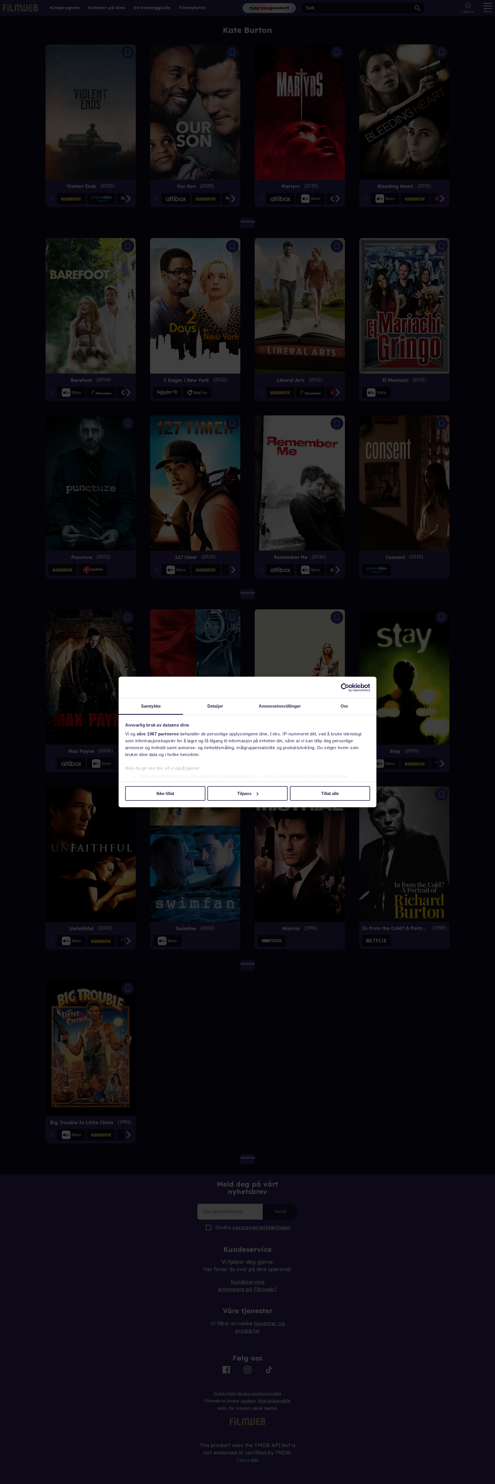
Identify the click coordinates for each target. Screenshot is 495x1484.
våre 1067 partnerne (158, 733)
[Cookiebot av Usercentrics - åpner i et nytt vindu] (345, 687)
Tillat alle (330, 793)
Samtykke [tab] (151, 706)
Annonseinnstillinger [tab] (280, 706)
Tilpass (244, 793)
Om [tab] (344, 706)
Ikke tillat (165, 793)
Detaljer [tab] (215, 706)
